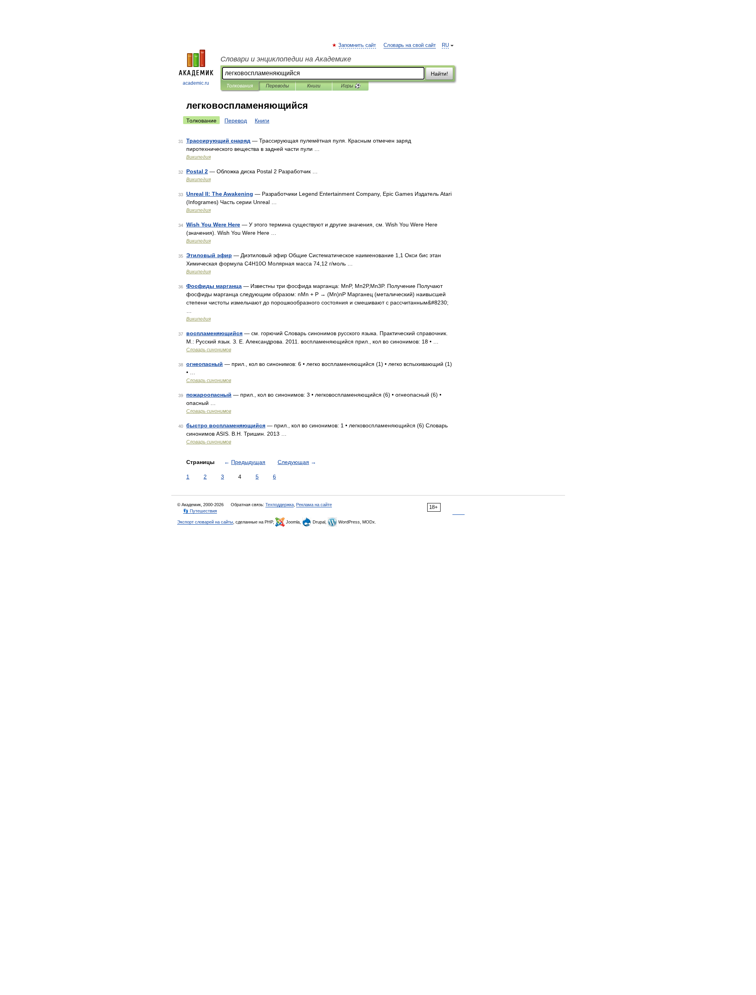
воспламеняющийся (214, 333)
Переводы (277, 86)
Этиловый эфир (209, 255)
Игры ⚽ (350, 86)
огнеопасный (204, 364)
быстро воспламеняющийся (225, 425)
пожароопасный (209, 395)
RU (445, 45)
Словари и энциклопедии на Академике (285, 59)
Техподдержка (279, 504)
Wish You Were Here (213, 224)
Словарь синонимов (208, 350)
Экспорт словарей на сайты (205, 522)
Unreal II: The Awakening (219, 194)
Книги (314, 86)
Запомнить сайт (357, 45)
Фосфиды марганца (214, 286)
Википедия (198, 157)
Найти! (439, 74)
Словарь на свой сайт (410, 45)
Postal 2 (197, 171)
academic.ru (196, 83)
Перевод (235, 120)
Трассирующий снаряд (218, 140)
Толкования (239, 86)
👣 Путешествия (200, 511)
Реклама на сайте (314, 504)
